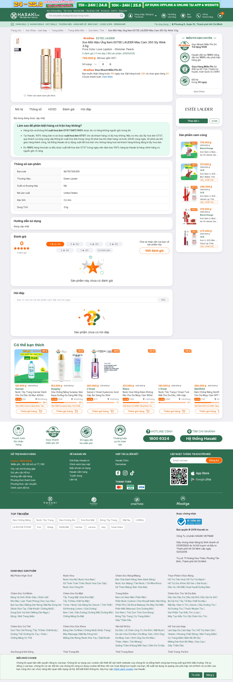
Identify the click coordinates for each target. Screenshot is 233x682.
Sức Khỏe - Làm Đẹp (36, 30)
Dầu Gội (172, 597)
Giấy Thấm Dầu (123, 620)
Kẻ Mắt (159, 604)
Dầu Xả (181, 597)
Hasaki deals (37, 24)
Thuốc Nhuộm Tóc (194, 608)
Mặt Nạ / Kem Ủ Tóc (178, 604)
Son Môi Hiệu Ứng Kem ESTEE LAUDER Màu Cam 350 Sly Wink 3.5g (143, 30)
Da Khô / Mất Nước (154, 630)
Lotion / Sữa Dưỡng (86, 608)
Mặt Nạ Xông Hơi (52, 604)
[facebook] (118, 473)
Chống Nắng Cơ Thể (21, 637)
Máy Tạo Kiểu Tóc (177, 616)
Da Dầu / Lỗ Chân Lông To (129, 630)
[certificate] (199, 521)
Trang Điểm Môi (76, 30)
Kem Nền (129, 597)
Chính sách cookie (123, 669)
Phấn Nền (141, 597)
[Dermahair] (94, 501)
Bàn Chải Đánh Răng (126, 579)
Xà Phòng (26, 630)
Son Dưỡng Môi (145, 608)
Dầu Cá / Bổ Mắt (176, 587)
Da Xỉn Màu (148, 637)
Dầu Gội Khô (192, 597)
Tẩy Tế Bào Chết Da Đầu (192, 601)
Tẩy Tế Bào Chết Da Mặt (76, 601)
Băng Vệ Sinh (18, 597)
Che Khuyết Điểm (146, 601)
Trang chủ (16, 30)
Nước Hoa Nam (86, 579)
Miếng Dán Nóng (33, 604)
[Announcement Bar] (116, 4)
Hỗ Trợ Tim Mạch (195, 579)
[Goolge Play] (201, 479)
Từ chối (195, 675)
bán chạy (93, 24)
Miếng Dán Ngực (40, 612)
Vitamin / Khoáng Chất (179, 634)
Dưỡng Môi (107, 612)
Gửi (163, 299)
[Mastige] (183, 501)
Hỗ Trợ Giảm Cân (205, 630)
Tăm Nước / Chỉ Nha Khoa (147, 583)
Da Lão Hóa (121, 634)
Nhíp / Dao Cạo (196, 641)
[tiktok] (132, 473)
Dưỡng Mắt (94, 612)
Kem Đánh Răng (146, 579)
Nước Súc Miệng (124, 583)
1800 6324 (159, 438)
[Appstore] (201, 473)
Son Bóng (148, 612)
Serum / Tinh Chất (102, 604)
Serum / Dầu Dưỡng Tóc (202, 604)
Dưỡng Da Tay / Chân (35, 634)
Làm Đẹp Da (174, 630)
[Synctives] (137, 501)
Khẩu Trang (104, 630)
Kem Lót (119, 597)
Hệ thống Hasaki (201, 438)
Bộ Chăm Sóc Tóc (197, 616)
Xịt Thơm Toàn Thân (73, 583)
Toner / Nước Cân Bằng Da (77, 604)
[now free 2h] (88, 38)
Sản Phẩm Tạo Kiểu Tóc (180, 612)
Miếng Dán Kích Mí (177, 641)
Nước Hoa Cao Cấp (96, 583)
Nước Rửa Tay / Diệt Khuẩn (25, 608)
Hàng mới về (80, 24)
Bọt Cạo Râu (17, 604)
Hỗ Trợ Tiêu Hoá (176, 579)
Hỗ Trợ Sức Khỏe (177, 583)
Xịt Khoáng (68, 608)
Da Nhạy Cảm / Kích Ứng (151, 634)
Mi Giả (197, 637)
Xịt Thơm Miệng (123, 587)
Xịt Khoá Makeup (136, 604)
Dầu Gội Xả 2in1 (209, 597)
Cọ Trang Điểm (141, 616)
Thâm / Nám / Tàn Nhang (128, 641)
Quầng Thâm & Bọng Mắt (128, 645)
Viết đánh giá (154, 250)
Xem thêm (107, 76)
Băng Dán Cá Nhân (73, 630)
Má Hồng (161, 601)
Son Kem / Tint (96, 30)
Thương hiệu (65, 24)
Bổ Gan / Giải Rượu (196, 583)
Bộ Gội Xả (173, 601)
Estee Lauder (105, 38)
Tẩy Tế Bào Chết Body (45, 630)
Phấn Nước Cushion (125, 601)
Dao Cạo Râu (47, 601)
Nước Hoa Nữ (70, 579)
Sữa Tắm (15, 630)
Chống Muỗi (47, 608)
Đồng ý (210, 675)
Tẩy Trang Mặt (70, 597)
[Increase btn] (110, 64)
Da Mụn (133, 634)
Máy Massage (70, 634)
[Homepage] (25, 15)
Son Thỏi (136, 612)
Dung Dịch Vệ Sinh (20, 612)
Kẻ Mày (151, 604)
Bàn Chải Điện (140, 587)
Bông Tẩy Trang (124, 616)
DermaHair (119, 24)
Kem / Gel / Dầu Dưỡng (75, 612)
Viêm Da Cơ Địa (156, 645)
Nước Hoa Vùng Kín (73, 587)
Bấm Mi (188, 637)
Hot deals (51, 24)
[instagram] (125, 473)
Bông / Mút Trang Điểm (23, 616)
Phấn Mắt (120, 608)
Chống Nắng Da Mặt (73, 616)
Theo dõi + (193, 120)
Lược (196, 612)
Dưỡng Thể (16, 634)
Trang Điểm (57, 30)
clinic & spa (106, 24)
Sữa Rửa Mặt (86, 597)
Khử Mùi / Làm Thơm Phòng (25, 601)
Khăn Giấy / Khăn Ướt (37, 597)
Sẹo (145, 645)
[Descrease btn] (95, 64)
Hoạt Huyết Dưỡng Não (198, 587)
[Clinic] (50, 501)
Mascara (130, 608)
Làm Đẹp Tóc (189, 630)
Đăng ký (214, 460)
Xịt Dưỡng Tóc (175, 608)
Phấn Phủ (121, 604)
